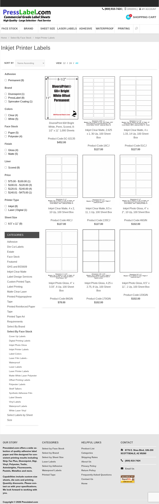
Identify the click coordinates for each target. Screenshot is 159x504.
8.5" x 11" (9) (15, 223)
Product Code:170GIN (99, 293)
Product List (87, 448)
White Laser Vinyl (17, 410)
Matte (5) (13, 154)
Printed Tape (48, 474)
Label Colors (15, 354)
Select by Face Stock (53, 448)
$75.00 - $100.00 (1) (19, 181)
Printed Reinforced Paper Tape (21, 309)
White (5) (13, 119)
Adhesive (85, 28)
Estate (10, 251)
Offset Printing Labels (19, 380)
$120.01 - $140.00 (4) (20, 188)
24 (70, 63)
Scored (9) (14, 167)
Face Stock (10, 28)
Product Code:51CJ (135, 140)
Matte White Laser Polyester (23, 375)
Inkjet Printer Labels (19, 349)
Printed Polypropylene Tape (19, 299)
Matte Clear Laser (17, 291)
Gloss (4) (13, 150)
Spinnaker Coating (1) (20, 101)
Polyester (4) (15, 136)
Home (4, 37)
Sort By (9, 63)
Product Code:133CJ (98, 216)
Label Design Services (19, 276)
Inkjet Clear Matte (16, 271)
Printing (124, 28)
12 (64, 63)
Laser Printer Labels (19, 371)
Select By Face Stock (21, 37)
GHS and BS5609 (17, 266)
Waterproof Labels (18, 406)
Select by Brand (50, 453)
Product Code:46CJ (61, 216)
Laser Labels (66, 28)
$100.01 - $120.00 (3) (20, 185)
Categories (87, 453)
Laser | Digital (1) (17, 210)
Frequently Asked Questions (96, 474)
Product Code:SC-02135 (61, 133)
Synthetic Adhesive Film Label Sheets (20, 395)
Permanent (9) (16, 80)
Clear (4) (13, 115)
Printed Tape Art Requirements (16, 319)
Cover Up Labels (17, 336)
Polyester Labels (17, 384)
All (76, 63)
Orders (131, 9)
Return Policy (88, 470)
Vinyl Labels (15, 402)
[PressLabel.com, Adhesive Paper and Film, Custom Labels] (27, 16)
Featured (12, 261)
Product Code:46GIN (136, 216)
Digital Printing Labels (19, 340)
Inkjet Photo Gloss (18, 345)
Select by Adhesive (52, 466)
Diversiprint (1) (16, 94)
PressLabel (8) (16, 97)
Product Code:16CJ (98, 140)
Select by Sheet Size (53, 457)
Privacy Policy (88, 466)
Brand (28, 28)
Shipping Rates (89, 457)
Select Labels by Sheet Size (20, 417)
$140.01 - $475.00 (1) (20, 192)
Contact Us (87, 479)
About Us (86, 461)
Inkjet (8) (13, 206)
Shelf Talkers (15, 388)
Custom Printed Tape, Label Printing (19, 284)
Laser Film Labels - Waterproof (18, 360)
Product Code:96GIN (61, 293)
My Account (148, 9)
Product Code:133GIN (136, 291)
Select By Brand (16, 326)
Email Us (129, 468)
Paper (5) (13, 132)
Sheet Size (47, 28)
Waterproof (105, 28)
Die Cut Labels (15, 246)
